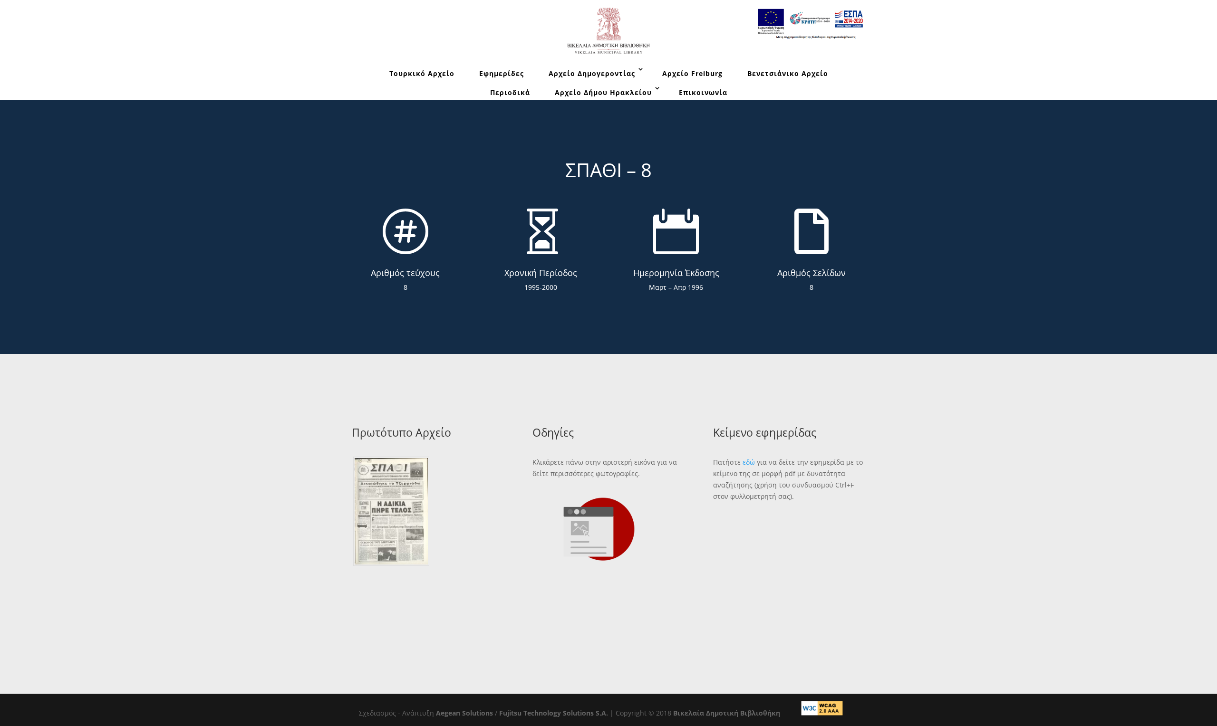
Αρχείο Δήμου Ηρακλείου (603, 92)
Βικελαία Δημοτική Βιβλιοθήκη (726, 712)
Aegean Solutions (464, 712)
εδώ (749, 462)
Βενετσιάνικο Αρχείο (787, 73)
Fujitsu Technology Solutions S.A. (553, 712)
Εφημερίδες (501, 73)
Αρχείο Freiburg (692, 73)
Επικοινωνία (703, 92)
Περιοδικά (510, 92)
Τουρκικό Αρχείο (421, 73)
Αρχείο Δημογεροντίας (592, 73)
